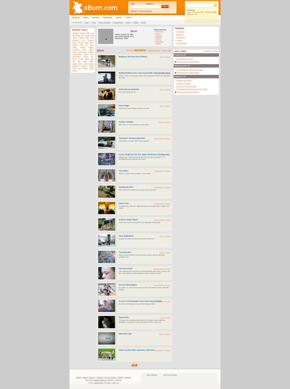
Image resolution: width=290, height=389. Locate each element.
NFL (196, 14)
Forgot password (145, 11)
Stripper (75, 45)
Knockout (75, 49)
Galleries (159, 36)
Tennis (74, 38)
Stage (91, 45)
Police (91, 68)
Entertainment (118, 22)
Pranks (82, 33)
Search (128, 377)
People (143, 22)
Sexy (92, 42)
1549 (74, 68)
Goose (91, 64)
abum (133, 31)
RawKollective (100, 380)
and (92, 33)
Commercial (76, 54)
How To (128, 22)
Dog (84, 49)
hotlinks (207, 51)
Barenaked (76, 56)
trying (85, 61)
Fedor (78, 35)
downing (75, 66)
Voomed (179, 40)
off (86, 45)
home (80, 64)
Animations (160, 42)
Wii (93, 35)
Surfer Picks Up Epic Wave (186, 86)
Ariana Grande (210, 12)
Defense (75, 40)
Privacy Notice (110, 377)
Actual (74, 64)
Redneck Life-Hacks (184, 80)
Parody (81, 59)
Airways (84, 66)
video (85, 64)
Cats (189, 12)
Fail (198, 12)
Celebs (136, 22)
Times (74, 47)
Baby (86, 54)
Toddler (91, 47)
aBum (100, 50)
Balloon (91, 52)
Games (158, 44)
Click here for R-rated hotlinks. (188, 62)
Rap (92, 54)
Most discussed (154, 50)
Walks (91, 49)
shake (91, 61)
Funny (87, 22)
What (87, 38)
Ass (79, 61)
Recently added (140, 50)
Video (168, 73)
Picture (168, 57)
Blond (87, 59)
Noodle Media (181, 43)
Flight (92, 66)
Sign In (92, 377)
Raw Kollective (152, 375)
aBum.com (98, 383)
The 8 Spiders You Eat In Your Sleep (189, 70)
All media (159, 32)
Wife (88, 33)
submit (215, 51)
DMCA (120, 377)
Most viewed (167, 50)
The (83, 40)
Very (79, 68)
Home (78, 377)
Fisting (81, 38)
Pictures (159, 40)
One (92, 56)
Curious (91, 40)
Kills (82, 35)
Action (74, 70)
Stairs (74, 52)
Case (74, 42)
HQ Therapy (181, 37)
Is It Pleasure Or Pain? (184, 59)
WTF (202, 12)
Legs (79, 52)
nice (73, 61)
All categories (77, 22)
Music (94, 22)
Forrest (80, 42)
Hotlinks (158, 38)
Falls (82, 45)
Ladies (85, 56)
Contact (100, 377)
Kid (73, 35)
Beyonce (190, 14)
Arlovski (88, 35)
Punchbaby (180, 32)
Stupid (85, 68)
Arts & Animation (105, 22)
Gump (86, 42)
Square (82, 47)
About (85, 377)
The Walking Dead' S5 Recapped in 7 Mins (192, 89)
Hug (92, 38)
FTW (194, 12)
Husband (75, 33)
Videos (158, 34)
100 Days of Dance (183, 83)
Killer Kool (180, 34)
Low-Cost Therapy (170, 375)
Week (74, 59)
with (92, 59)
